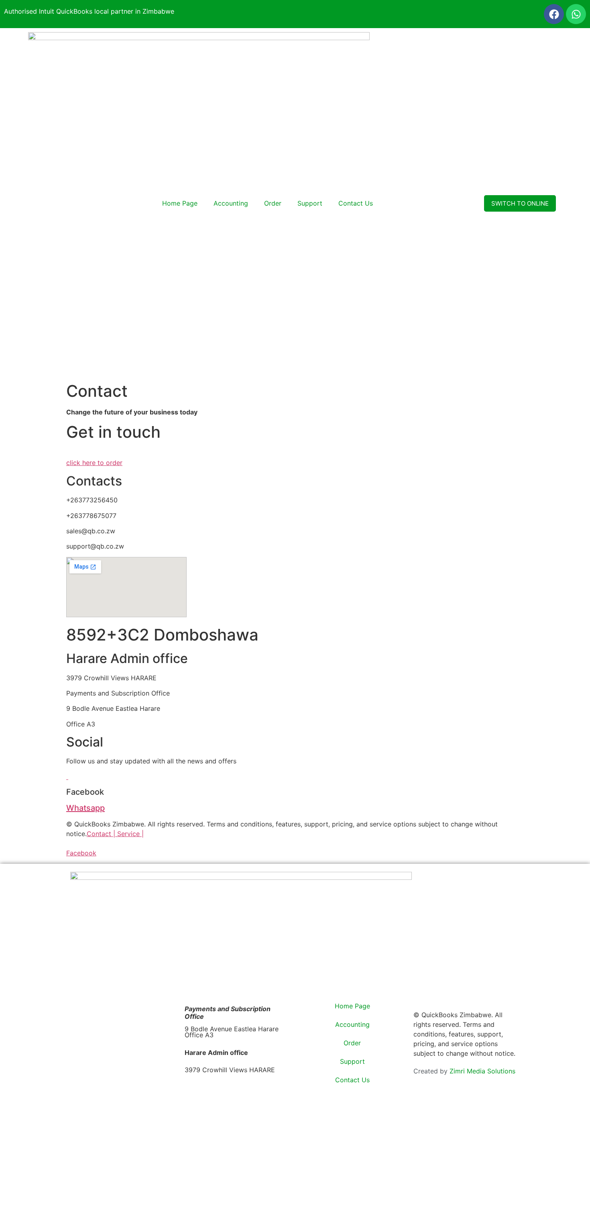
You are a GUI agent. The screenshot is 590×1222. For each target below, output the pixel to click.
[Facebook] (554, 14)
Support (309, 203)
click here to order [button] (94, 463)
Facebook (81, 853)
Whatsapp (85, 808)
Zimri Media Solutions (482, 1071)
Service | (130, 834)
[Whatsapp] (576, 14)
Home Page (179, 203)
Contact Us (355, 203)
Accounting (231, 203)
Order (272, 203)
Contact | (102, 834)
